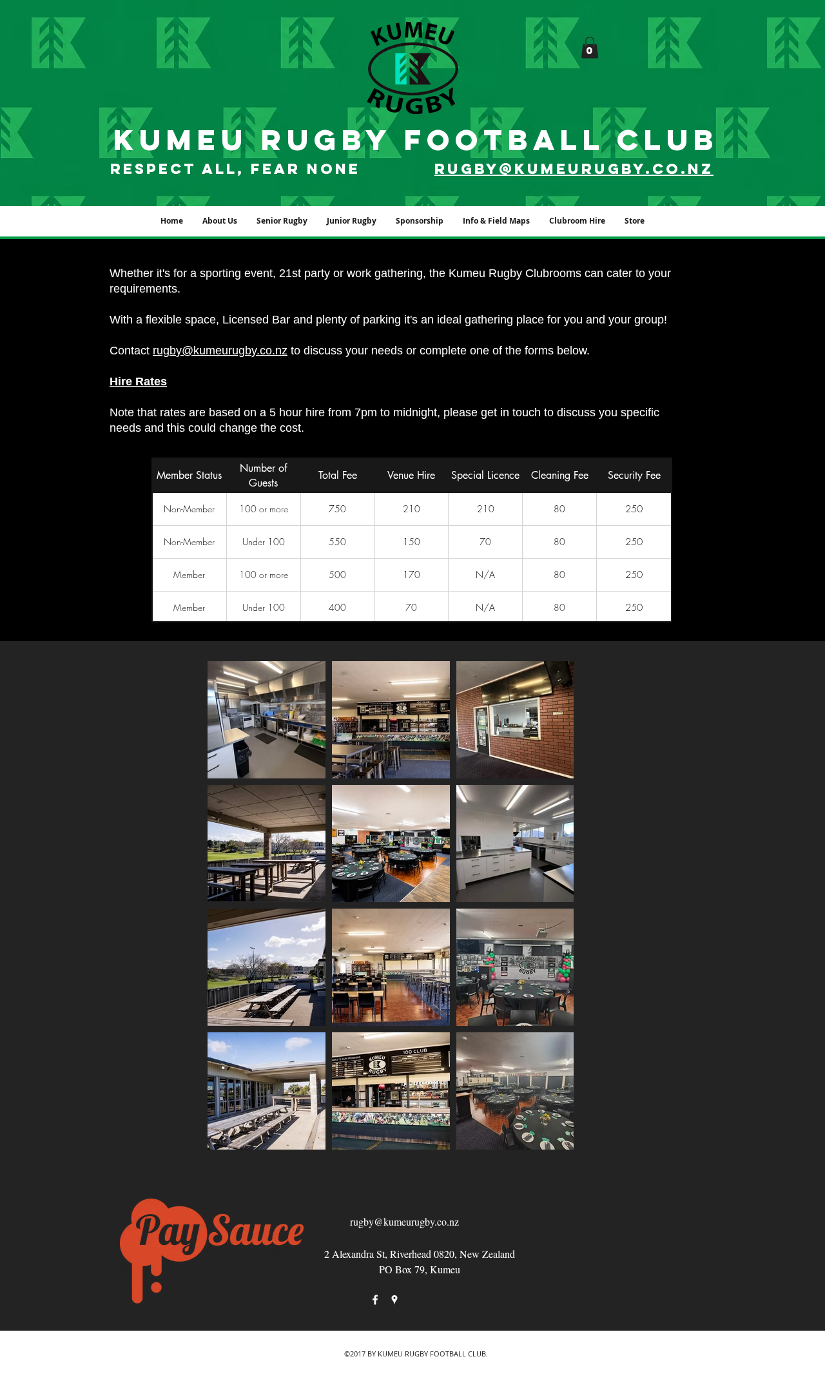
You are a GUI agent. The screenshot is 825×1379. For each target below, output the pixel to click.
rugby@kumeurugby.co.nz (220, 350)
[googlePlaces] (394, 1299)
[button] (590, 47)
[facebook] (375, 1299)
